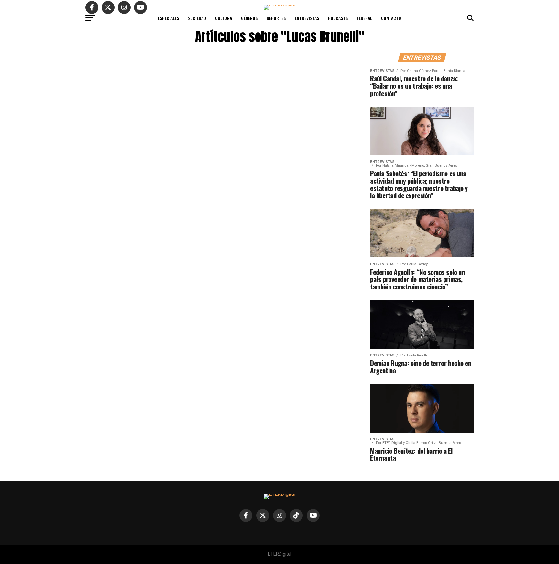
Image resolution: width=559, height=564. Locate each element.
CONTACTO (391, 18)
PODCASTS (338, 18)
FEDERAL (364, 18)
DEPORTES (276, 18)
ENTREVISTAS (307, 18)
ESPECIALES (168, 18)
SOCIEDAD (197, 18)
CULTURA (223, 18)
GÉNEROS (249, 18)
